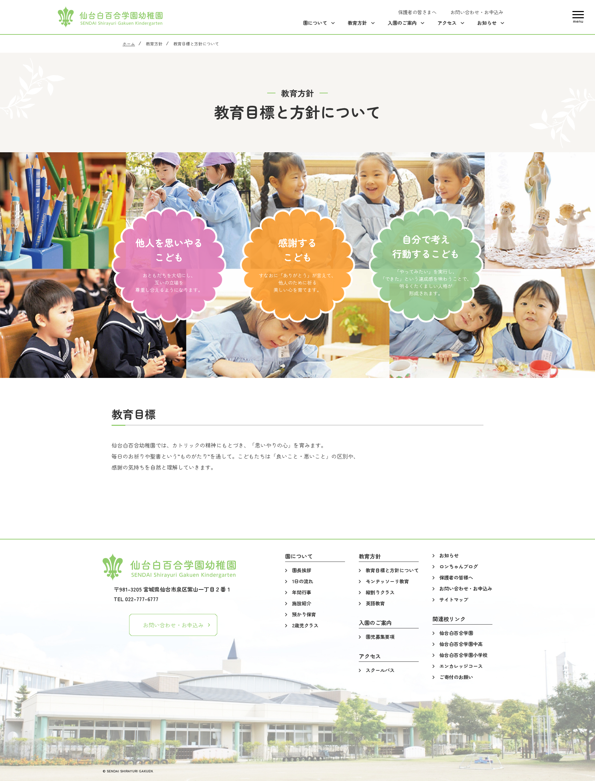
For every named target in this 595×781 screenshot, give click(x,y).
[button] (578, 17)
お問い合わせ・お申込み (173, 625)
